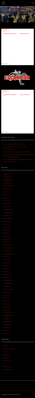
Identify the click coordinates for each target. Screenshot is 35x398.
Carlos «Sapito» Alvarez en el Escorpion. (16, 151)
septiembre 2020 (8, 218)
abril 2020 (6, 233)
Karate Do (6, 354)
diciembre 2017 (7, 312)
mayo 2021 (6, 194)
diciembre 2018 (7, 280)
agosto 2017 (7, 324)
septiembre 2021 (8, 186)
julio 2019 (6, 259)
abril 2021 (6, 197)
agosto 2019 (7, 256)
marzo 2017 (6, 333)
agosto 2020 (7, 221)
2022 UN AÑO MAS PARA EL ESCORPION (14, 144)
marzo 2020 (7, 236)
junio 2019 (6, 262)
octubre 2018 (7, 286)
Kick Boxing (7, 357)
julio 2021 (6, 191)
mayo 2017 (6, 330)
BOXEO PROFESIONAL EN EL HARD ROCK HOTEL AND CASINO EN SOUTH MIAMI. (18, 160)
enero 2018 (6, 309)
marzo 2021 (6, 200)
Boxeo (5, 346)
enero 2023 (6, 174)
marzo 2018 (6, 307)
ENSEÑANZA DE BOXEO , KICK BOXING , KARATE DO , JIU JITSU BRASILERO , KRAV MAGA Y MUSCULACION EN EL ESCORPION (16, 105)
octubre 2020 (7, 215)
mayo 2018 (6, 301)
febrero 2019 (7, 274)
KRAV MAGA (6, 360)
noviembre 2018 (8, 283)
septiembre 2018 (8, 289)
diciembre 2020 (8, 209)
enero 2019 (6, 277)
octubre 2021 (7, 183)
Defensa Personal (9, 348)
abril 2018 (6, 304)
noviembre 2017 (8, 315)
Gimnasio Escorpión (10, 33)
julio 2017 (6, 327)
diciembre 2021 (7, 177)
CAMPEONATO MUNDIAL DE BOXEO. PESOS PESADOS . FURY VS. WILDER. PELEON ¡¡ (18, 155)
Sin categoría (24, 94)
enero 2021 (6, 206)
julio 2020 (6, 224)
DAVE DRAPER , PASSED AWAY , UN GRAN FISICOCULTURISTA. (14, 148)
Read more (4, 63)
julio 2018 (6, 295)
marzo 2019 (6, 271)
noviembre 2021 (8, 180)
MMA (4, 363)
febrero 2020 (7, 239)
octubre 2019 (7, 250)
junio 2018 (6, 298)
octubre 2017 (7, 318)
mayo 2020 (6, 230)
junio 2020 (6, 227)
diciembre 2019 (7, 245)
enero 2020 (6, 242)
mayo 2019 (6, 265)
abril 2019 (6, 268)
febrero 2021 (7, 203)
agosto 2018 (7, 292)
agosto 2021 (7, 189)
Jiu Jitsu (5, 351)
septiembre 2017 (8, 321)
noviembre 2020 (8, 212)
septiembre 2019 (8, 253)
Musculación (24, 33)
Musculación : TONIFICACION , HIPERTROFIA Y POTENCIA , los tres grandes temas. (16, 42)
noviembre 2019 (8, 248)
